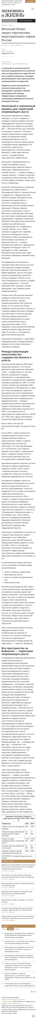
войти (21, 20)
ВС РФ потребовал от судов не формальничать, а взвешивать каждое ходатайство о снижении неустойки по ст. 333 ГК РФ (20, 977)
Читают (5, 926)
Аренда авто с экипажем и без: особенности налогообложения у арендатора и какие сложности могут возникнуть (20, 935)
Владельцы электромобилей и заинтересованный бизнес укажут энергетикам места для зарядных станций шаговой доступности (18, 867)
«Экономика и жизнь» (15, 64)
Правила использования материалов (13, 999)
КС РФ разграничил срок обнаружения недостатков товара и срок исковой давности (20, 984)
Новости (12, 871)
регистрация (28, 20)
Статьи (12, 45)
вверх (34, 991)
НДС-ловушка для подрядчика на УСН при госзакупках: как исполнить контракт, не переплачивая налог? (19, 949)
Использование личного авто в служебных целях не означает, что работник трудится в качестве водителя (19, 957)
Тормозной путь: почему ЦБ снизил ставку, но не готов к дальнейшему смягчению (20, 942)
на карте (8, 1003)
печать (21, 45)
